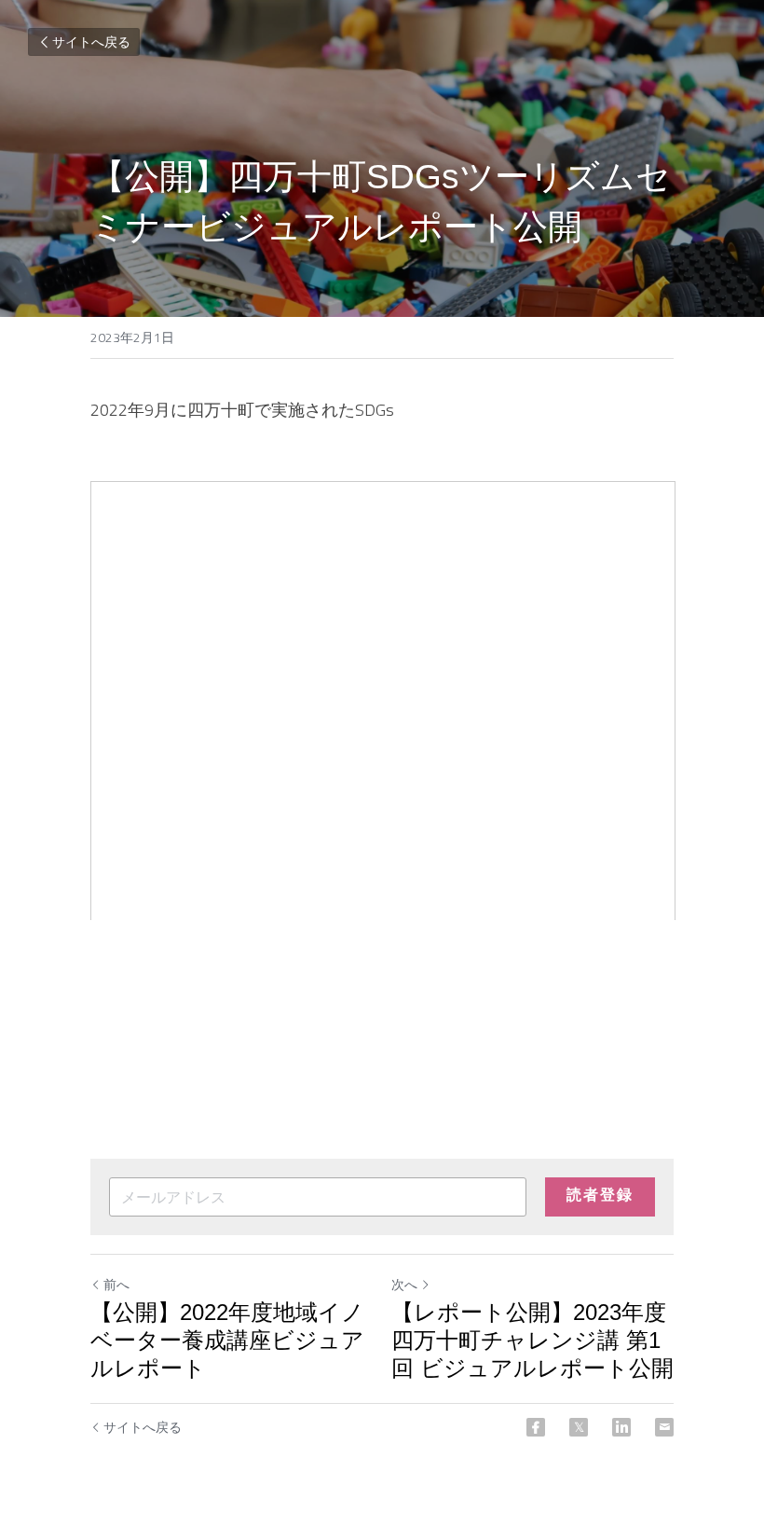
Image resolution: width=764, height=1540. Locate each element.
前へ (116, 1284)
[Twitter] (578, 1427)
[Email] (664, 1427)
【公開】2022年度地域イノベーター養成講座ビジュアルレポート (227, 1340)
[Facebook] (535, 1427)
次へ (404, 1284)
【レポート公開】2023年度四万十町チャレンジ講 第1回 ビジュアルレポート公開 (532, 1340)
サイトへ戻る (91, 41)
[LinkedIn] (621, 1427)
